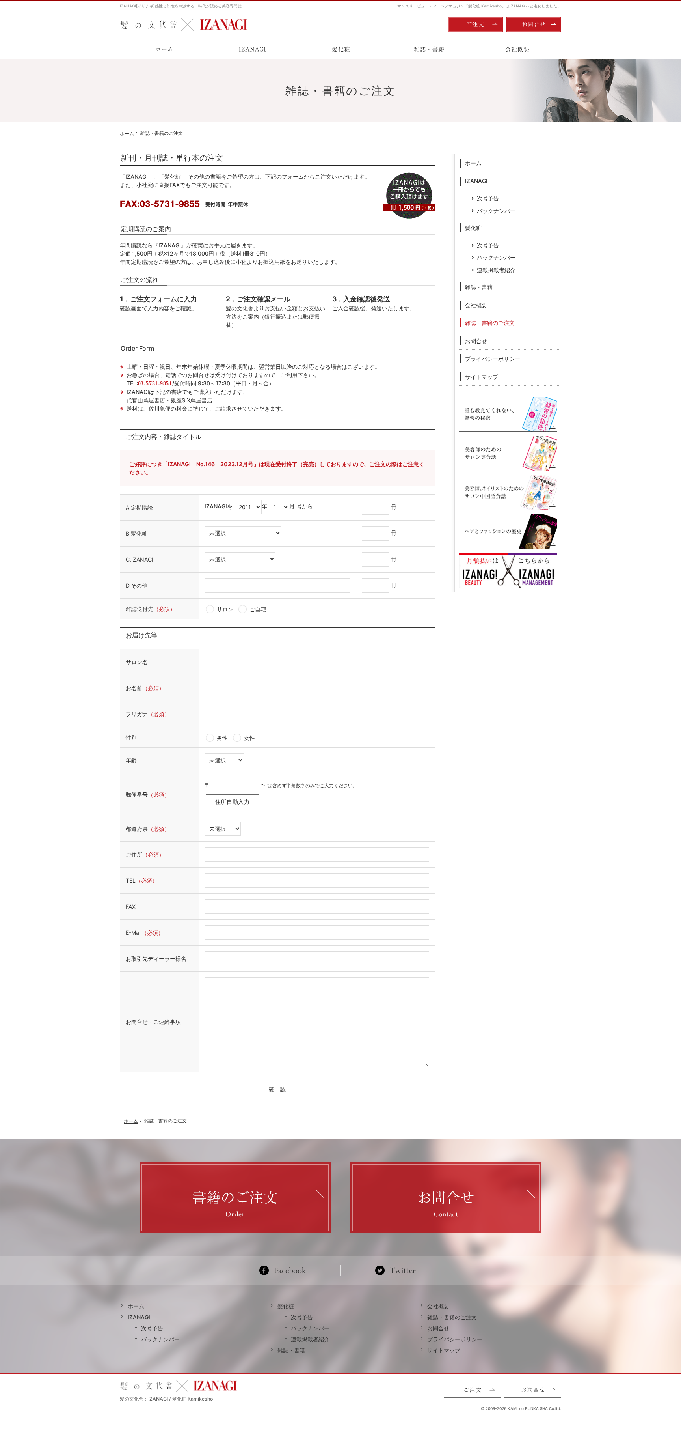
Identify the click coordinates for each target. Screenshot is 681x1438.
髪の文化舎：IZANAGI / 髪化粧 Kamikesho (166, 1399)
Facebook (285, 1270)
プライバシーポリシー (492, 358)
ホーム (473, 163)
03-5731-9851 (155, 384)
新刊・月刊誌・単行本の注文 (172, 157)
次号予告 (488, 198)
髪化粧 (473, 227)
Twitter (395, 1270)
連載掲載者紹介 (496, 270)
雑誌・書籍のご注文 (490, 322)
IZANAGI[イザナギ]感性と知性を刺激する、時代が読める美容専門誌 (181, 6)
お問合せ (476, 341)
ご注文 (475, 24)
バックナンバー (496, 210)
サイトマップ (481, 377)
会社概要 (476, 305)
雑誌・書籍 (479, 287)
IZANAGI (476, 180)
